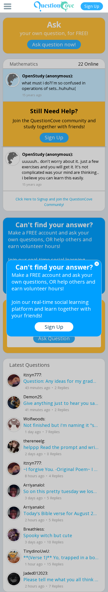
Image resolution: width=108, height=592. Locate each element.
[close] (96, 263)
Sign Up (91, 6)
